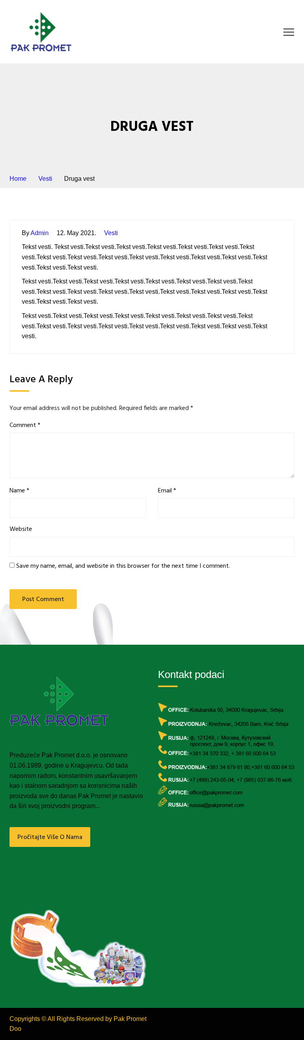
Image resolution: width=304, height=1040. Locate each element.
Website (21, 529)
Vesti (111, 233)
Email (167, 491)
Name (19, 491)
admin (39, 233)
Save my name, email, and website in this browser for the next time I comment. (123, 566)
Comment (25, 426)
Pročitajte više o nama (49, 837)
